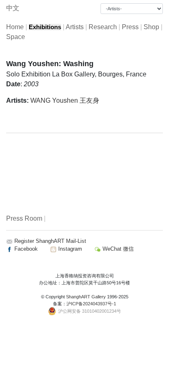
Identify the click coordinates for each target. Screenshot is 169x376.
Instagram (69, 249)
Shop (151, 26)
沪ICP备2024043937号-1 (91, 303)
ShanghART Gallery (86, 296)
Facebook (25, 249)
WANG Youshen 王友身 (64, 100)
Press (130, 26)
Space (15, 36)
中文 (12, 8)
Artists (75, 26)
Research (103, 26)
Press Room (24, 218)
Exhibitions (45, 27)
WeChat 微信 (117, 249)
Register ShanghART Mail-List (50, 241)
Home (15, 26)
